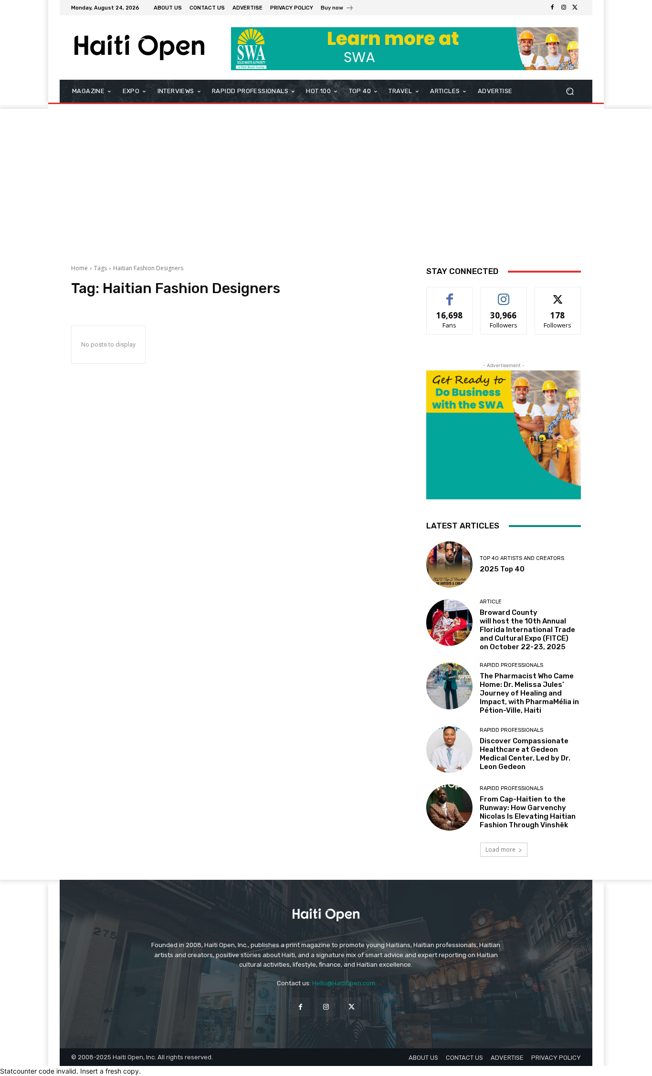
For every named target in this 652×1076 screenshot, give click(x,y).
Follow (504, 294)
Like (449, 294)
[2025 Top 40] (449, 564)
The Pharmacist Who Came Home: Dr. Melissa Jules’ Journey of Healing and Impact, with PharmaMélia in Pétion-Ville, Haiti (529, 693)
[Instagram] (563, 7)
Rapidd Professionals (511, 665)
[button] (569, 91)
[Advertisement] (326, 180)
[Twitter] (575, 7)
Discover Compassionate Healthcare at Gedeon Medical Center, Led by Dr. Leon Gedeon (525, 754)
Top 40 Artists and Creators (522, 558)
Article (491, 601)
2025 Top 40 (502, 569)
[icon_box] (337, 9)
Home (79, 268)
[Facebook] (552, 7)
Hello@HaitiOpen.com (343, 983)
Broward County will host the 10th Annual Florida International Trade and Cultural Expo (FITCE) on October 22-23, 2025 (527, 629)
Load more (500, 849)
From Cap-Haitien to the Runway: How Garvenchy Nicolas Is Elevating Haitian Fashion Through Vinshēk (528, 812)
